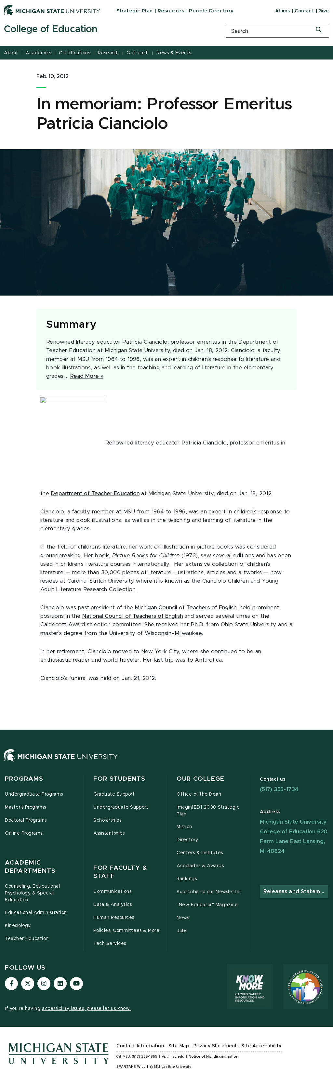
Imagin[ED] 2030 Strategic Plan (208, 810)
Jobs (182, 931)
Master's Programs (25, 807)
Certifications (74, 53)
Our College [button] (200, 779)
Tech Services (109, 943)
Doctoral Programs (26, 820)
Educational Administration (36, 912)
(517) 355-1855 (144, 1056)
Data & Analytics (112, 904)
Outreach (138, 53)
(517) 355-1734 (279, 789)
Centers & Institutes (200, 853)
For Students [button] (119, 779)
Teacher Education (27, 938)
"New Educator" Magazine (207, 905)
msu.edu (176, 1056)
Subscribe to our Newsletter (209, 892)
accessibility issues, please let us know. (86, 1008)
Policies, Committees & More (126, 930)
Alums (282, 11)
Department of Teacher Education (95, 493)
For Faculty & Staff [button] (120, 872)
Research (108, 53)
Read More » (86, 376)
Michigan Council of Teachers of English (185, 607)
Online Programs (24, 833)
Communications (112, 891)
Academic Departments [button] (30, 867)
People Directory (211, 10)
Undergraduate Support (120, 807)
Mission (184, 827)
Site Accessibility (261, 1046)
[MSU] (61, 761)
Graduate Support (114, 794)
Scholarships (107, 820)
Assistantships (109, 833)
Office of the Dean (199, 794)
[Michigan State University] (52, 10)
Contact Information (140, 1046)
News (183, 918)
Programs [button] (24, 779)
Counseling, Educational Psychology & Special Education (32, 893)
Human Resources (113, 917)
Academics (38, 53)
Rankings (187, 879)
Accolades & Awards (200, 866)
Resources (171, 10)
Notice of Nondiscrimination (213, 1056)
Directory (187, 840)
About (11, 53)
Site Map (178, 1046)
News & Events (173, 53)
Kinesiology (18, 925)
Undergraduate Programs (34, 794)
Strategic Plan (134, 10)
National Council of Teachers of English (132, 616)
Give (323, 11)
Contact (304, 11)
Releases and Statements (295, 891)
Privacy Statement (215, 1046)
